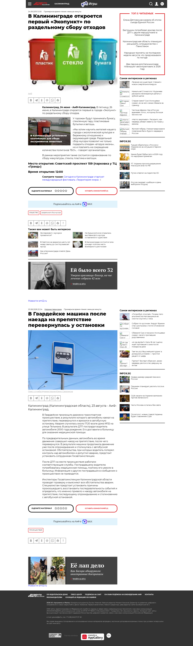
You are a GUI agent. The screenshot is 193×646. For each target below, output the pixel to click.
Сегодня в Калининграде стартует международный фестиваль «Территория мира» (73, 178)
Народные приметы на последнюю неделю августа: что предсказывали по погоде (142, 55)
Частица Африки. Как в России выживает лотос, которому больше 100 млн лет (147, 112)
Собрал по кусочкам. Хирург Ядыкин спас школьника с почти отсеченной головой (148, 325)
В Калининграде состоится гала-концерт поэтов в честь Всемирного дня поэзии (99, 244)
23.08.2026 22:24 (35, 309)
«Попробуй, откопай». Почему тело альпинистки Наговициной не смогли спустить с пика (147, 316)
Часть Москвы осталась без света (146, 405)
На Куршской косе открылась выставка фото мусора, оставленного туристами (98, 235)
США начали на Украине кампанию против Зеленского (146, 397)
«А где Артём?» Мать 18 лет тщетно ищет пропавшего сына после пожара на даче (147, 344)
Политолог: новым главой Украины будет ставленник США (146, 415)
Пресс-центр (76, 594)
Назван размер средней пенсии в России (145, 378)
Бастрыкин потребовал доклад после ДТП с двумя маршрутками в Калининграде (142, 32)
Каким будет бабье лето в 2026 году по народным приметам (147, 155)
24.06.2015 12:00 (35, 11)
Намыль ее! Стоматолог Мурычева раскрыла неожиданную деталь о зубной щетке (147, 93)
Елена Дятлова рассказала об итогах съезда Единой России (142, 21)
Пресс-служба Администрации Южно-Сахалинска (50, 391)
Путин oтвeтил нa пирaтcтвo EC (145, 173)
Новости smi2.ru (37, 300)
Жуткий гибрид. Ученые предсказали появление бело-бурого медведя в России (148, 131)
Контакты (149, 594)
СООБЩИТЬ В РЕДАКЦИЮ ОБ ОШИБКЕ (80, 597)
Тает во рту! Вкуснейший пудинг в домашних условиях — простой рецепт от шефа (147, 353)
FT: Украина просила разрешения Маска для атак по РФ (146, 165)
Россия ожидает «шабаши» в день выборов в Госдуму (146, 183)
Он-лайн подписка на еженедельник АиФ (123, 594)
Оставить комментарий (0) (96, 191)
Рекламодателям (54, 597)
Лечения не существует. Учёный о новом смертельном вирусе (146, 83)
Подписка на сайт (93, 594)
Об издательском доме (57, 594)
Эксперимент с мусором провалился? (51, 234)
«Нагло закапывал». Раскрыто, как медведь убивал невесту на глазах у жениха (147, 121)
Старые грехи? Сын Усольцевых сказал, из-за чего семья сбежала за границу (147, 103)
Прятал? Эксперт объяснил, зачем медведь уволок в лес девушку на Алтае (147, 363)
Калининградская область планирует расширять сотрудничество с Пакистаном (142, 44)
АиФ (30, 93)
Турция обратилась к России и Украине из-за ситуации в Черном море (146, 147)
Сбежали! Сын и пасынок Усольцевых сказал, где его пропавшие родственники (148, 335)
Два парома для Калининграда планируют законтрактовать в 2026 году (142, 66)
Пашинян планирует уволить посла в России (147, 387)
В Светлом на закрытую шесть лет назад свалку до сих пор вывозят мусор (55, 244)
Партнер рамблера (71, 635)
